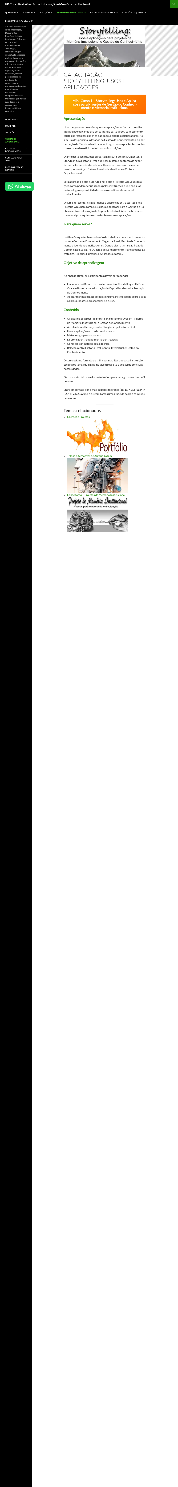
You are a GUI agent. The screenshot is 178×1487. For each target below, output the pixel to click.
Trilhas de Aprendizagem (70, 12)
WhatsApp (23, 186)
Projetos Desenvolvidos (102, 12)
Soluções (45, 12)
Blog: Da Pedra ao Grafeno (19, 21)
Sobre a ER (28, 12)
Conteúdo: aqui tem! (132, 12)
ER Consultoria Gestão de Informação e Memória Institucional (47, 4)
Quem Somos (11, 12)
